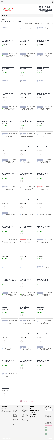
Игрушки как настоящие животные (16, 419)
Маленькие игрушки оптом (15, 408)
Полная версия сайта (6, 438)
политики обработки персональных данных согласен (48, 421)
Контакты (4, 406)
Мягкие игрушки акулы (25, 420)
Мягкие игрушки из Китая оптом (25, 414)
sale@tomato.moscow (45, 9)
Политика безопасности (34, 417)
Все (32, 401)
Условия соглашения (33, 413)
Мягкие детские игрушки (23, 408)
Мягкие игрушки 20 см (25, 417)
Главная (32, 406)
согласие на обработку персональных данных (48, 416)
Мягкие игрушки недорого (15, 415)
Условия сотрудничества (35, 409)
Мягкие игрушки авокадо (15, 423)
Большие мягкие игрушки (15, 412)
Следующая (52, 401)
